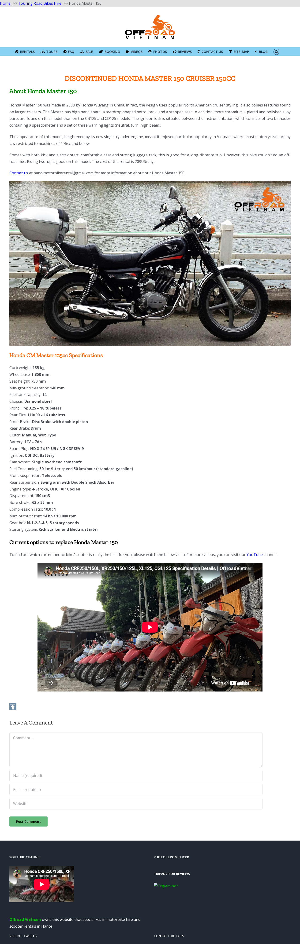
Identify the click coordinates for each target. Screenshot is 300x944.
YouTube (255, 554)
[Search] (276, 51)
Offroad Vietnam (25, 919)
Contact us (18, 173)
